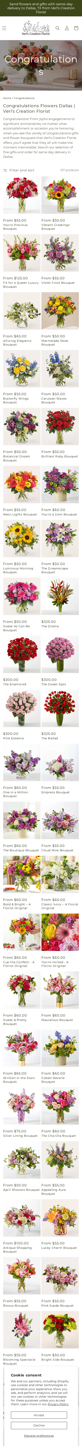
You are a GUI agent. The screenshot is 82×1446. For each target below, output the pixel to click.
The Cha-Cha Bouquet (58, 1136)
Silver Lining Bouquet (20, 1136)
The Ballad (49, 738)
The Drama (50, 626)
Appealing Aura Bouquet (53, 1191)
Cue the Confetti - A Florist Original (19, 964)
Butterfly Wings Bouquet (16, 400)
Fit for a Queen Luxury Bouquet (21, 284)
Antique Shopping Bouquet (17, 1249)
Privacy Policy (58, 1404)
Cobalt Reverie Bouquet (53, 1080)
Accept (39, 1415)
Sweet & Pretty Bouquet (14, 1022)
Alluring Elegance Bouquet (17, 342)
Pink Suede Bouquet (57, 1305)
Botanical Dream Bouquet (16, 458)
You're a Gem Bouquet (59, 514)
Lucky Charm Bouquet (59, 1248)
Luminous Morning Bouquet (18, 570)
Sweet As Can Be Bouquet (16, 628)
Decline (39, 1425)
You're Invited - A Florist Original (55, 964)
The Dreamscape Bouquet (54, 570)
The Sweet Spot (53, 684)
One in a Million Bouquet (15, 794)
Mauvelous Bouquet (57, 1020)
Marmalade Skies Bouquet (54, 342)
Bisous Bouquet (15, 1305)
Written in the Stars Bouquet (19, 1080)
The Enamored (14, 684)
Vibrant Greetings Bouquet (55, 227)
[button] (57, 28)
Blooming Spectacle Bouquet (19, 1361)
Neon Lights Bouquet (20, 514)
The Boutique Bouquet (21, 850)
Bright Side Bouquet (57, 1359)
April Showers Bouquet (21, 1190)
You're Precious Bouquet (15, 227)
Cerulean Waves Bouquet (54, 400)
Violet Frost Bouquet (58, 283)
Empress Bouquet (55, 792)
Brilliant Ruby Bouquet (59, 456)
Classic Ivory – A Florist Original (59, 906)
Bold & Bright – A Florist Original (17, 906)
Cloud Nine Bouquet (57, 850)
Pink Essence (13, 738)
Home (7, 98)
